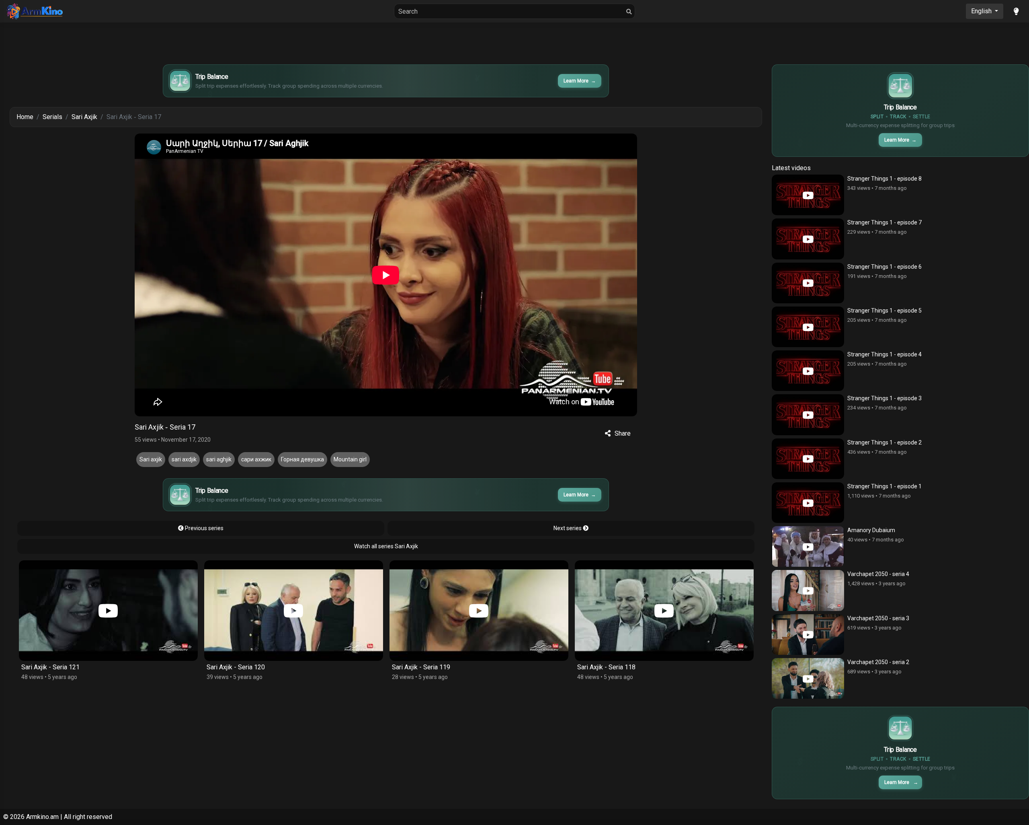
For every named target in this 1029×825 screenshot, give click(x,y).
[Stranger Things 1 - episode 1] (808, 502)
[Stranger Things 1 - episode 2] (808, 458)
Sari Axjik (84, 117)
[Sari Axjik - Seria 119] (293, 610)
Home (24, 117)
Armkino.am (42, 817)
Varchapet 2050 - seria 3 (878, 618)
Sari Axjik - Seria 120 (50, 667)
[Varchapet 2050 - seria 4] (808, 590)
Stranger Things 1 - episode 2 (884, 442)
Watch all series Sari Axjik (386, 546)
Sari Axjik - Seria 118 (421, 667)
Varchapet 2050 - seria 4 (878, 574)
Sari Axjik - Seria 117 (606, 667)
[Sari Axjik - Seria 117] (664, 610)
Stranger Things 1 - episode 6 (884, 266)
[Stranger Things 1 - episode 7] (808, 238)
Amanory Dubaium (871, 530)
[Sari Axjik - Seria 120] (108, 610)
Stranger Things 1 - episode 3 (884, 398)
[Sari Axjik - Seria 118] (478, 610)
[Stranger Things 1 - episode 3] (808, 414)
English (982, 11)
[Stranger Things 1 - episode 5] (808, 327)
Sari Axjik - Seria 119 (236, 667)
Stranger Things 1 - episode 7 (884, 222)
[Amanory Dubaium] (808, 546)
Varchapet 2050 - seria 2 (878, 662)
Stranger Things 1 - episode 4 (884, 354)
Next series (568, 528)
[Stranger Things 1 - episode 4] (808, 370)
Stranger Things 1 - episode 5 (884, 310)
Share (623, 433)
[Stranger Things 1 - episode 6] (808, 283)
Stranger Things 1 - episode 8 (884, 178)
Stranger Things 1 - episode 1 (884, 486)
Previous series (203, 528)
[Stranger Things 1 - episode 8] (808, 195)
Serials (52, 117)
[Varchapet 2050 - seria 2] (808, 678)
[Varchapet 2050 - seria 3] (808, 634)
